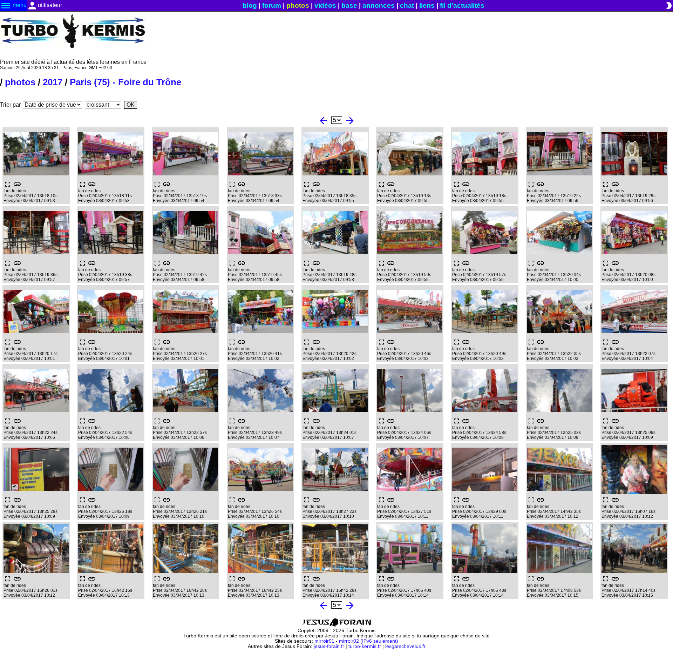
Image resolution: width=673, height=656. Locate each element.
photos (297, 5)
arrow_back (323, 120)
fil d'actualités (462, 5)
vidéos (325, 5)
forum (271, 5)
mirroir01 (324, 641)
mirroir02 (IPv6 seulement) (368, 641)
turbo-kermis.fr (364, 646)
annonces (378, 5)
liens (427, 5)
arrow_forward (349, 120)
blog (250, 5)
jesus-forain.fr (329, 646)
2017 (52, 82)
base (349, 5)
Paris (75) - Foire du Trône (125, 82)
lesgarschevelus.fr (405, 646)
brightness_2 (669, 5)
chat (407, 5)
